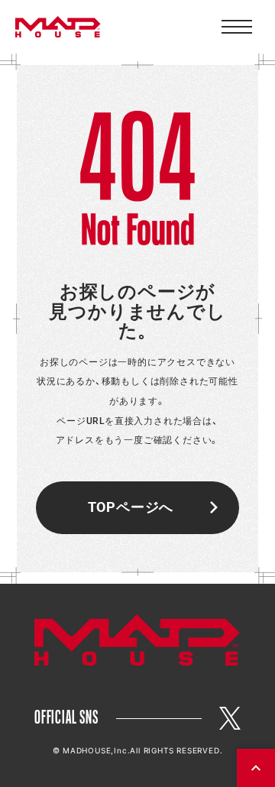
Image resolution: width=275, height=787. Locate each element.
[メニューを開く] (237, 27)
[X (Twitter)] (230, 718)
